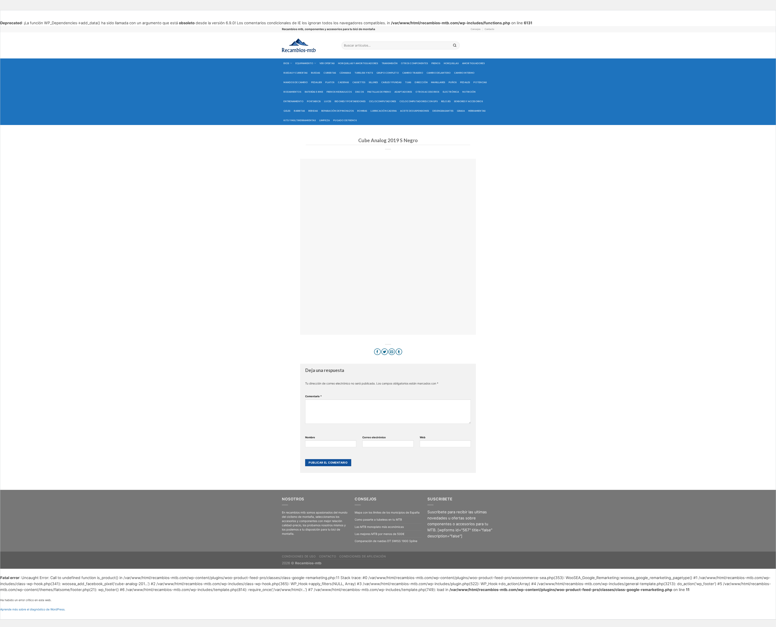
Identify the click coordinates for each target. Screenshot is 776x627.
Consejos (476, 29)
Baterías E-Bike (314, 91)
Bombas (362, 110)
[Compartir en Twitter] (384, 351)
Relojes (446, 101)
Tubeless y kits (363, 72)
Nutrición (469, 91)
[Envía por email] (391, 351)
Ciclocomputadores (382, 101)
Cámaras (345, 72)
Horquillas (451, 63)
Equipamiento (304, 63)
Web (422, 437)
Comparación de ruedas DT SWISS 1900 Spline (386, 541)
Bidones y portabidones (350, 101)
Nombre (310, 437)
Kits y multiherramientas (300, 120)
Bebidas (313, 110)
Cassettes (358, 82)
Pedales (465, 82)
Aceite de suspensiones (414, 110)
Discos (359, 91)
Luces (327, 101)
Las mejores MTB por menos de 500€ (379, 534)
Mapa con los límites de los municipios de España (387, 512)
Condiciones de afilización (362, 556)
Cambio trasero (412, 72)
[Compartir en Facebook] (377, 351)
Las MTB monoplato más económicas (379, 527)
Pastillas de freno (379, 91)
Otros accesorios (427, 91)
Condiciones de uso (299, 556)
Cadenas (343, 82)
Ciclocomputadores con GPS (419, 101)
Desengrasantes (442, 110)
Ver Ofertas (327, 63)
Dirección (421, 82)
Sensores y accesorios (468, 101)
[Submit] (454, 45)
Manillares (438, 82)
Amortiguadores (473, 63)
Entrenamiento (294, 101)
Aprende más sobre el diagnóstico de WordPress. (32, 609)
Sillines (373, 82)
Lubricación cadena (384, 110)
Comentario (313, 396)
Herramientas (477, 110)
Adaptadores (403, 91)
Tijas (408, 82)
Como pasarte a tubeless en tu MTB (378, 519)
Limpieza (324, 120)
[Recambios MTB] (308, 45)
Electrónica (451, 91)
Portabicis (314, 101)
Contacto (489, 29)
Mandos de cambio (296, 82)
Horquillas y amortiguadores (358, 63)
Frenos (435, 63)
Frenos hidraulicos (339, 91)
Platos (329, 82)
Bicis (286, 63)
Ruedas (315, 72)
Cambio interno (464, 72)
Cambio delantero (439, 72)
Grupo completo (387, 72)
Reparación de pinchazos (337, 110)
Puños (453, 82)
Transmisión (389, 63)
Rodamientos (292, 91)
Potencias (480, 82)
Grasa (461, 110)
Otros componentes (414, 63)
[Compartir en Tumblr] (399, 351)
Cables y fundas (391, 82)
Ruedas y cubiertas (296, 72)
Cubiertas (330, 72)
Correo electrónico (374, 437)
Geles (287, 110)
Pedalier (316, 82)
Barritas (299, 110)
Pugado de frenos (345, 120)
